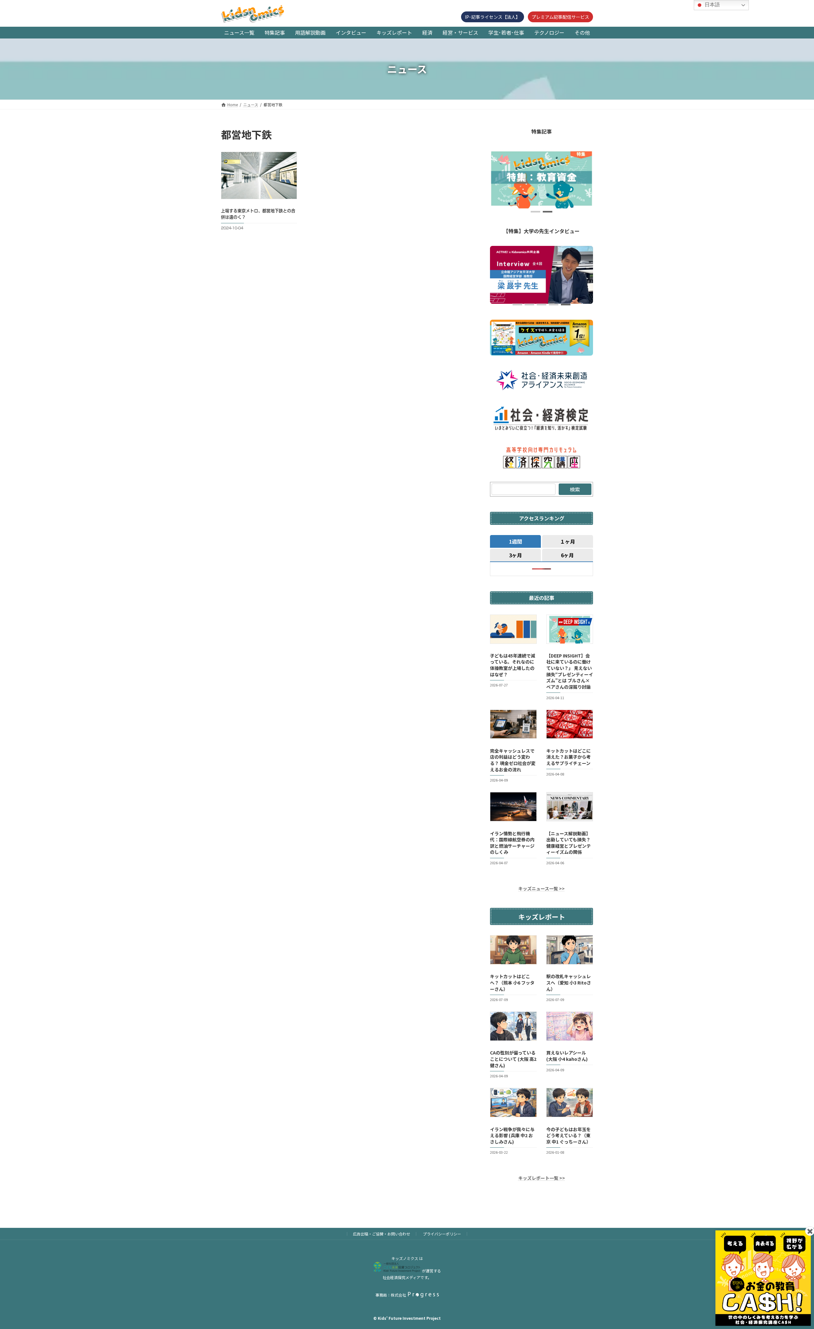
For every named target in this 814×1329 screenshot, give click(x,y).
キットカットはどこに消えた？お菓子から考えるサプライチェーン (568, 757)
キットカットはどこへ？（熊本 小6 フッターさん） (512, 982)
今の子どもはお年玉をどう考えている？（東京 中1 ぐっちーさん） (568, 1135)
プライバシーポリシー (442, 1233)
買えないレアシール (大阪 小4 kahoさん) (567, 1055)
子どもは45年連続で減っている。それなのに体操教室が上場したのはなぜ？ (512, 665)
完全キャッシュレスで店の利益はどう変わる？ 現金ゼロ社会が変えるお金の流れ (512, 760)
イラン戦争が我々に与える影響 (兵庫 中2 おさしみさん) (512, 1135)
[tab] (515, 541)
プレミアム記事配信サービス (560, 17)
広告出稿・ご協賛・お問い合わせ (381, 1233)
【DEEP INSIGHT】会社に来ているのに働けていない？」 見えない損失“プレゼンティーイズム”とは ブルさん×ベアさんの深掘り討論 (569, 671)
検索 (575, 489)
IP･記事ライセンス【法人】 (492, 17)
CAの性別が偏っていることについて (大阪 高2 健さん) (513, 1058)
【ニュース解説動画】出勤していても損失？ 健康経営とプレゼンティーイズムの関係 (568, 842)
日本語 (711, 4)
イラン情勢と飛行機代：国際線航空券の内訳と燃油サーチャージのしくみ (512, 842)
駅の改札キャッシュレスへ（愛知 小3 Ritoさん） (568, 982)
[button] (535, 211)
